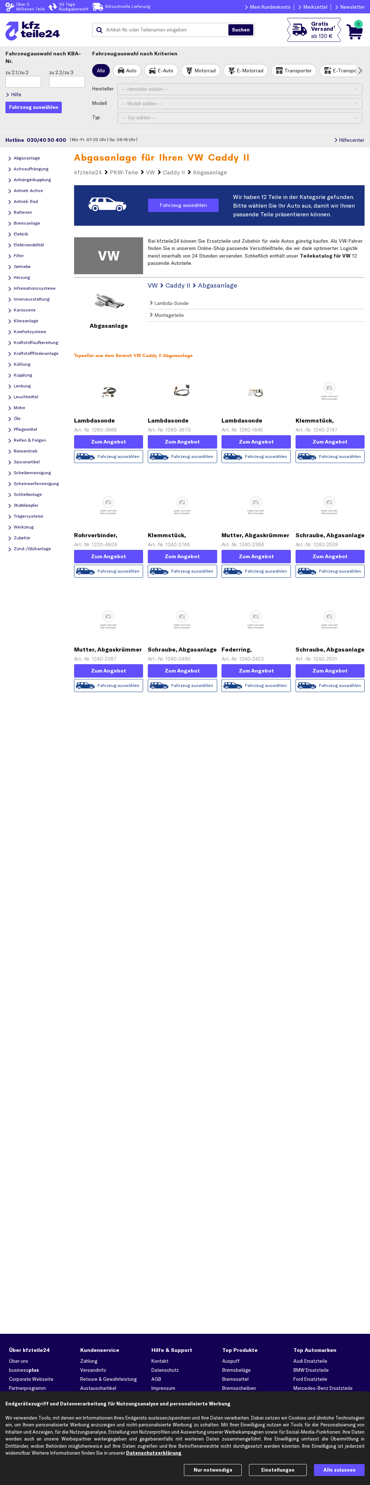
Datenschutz (165, 1370)
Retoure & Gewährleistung (108, 1379)
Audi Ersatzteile (310, 1361)
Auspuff (231, 1361)
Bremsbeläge (236, 1370)
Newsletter (352, 7)
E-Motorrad (250, 70)
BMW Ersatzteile (311, 1370)
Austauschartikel (98, 1388)
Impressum (163, 1388)
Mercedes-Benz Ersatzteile (323, 1388)
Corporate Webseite (31, 1379)
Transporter (298, 70)
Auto (131, 70)
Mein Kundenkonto (270, 7)
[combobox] (162, 30)
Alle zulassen (339, 1470)
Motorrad (205, 70)
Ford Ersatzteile (310, 1379)
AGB (156, 1379)
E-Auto (165, 70)
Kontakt (159, 1361)
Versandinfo (93, 1370)
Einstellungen (277, 1470)
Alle (101, 70)
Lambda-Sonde (171, 303)
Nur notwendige (213, 1470)
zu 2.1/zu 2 (17, 72)
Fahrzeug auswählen (183, 205)
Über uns (18, 1361)
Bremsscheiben (239, 1388)
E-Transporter (349, 70)
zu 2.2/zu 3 (61, 72)
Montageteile (168, 315)
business (24, 1370)
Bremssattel (235, 1379)
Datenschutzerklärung (153, 1453)
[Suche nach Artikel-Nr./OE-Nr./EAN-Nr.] (240, 30)
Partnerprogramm (27, 1388)
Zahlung (88, 1361)
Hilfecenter (352, 140)
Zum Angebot (108, 441)
